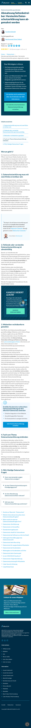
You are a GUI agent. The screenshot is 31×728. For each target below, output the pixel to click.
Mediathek (5, 688)
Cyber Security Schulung (10, 564)
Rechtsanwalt (19, 235)
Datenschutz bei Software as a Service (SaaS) (16, 535)
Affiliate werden (6, 648)
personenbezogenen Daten (12, 342)
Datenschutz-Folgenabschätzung (12, 558)
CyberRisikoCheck (8, 567)
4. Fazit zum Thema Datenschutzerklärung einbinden (14, 139)
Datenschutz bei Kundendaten (12, 548)
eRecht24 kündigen (7, 678)
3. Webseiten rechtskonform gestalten (13, 135)
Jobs (4, 654)
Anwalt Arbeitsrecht (7, 670)
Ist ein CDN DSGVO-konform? (12, 556)
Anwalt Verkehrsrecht (8, 675)
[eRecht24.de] (12, 2)
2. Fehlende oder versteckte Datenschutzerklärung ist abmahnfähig (13, 131)
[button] (9, 46)
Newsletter (5, 691)
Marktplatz (5, 683)
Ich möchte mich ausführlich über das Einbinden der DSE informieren (15, 97)
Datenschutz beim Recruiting (11, 542)
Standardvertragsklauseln (10, 529)
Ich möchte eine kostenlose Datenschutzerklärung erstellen (15, 107)
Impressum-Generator (17, 228)
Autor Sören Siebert (7, 659)
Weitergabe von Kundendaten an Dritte (14, 550)
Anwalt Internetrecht (8, 672)
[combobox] (26, 2)
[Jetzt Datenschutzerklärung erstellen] (15, 416)
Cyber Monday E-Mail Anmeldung (11, 696)
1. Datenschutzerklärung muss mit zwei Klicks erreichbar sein (15, 126)
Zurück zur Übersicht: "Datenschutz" (13, 512)
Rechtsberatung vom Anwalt (9, 680)
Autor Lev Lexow (7, 662)
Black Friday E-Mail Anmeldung (10, 694)
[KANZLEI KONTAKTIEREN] (15, 303)
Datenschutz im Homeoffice (11, 527)
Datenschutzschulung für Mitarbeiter (14, 561)
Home (3, 54)
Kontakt (3, 704)
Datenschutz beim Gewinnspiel (12, 553)
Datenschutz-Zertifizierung (11, 524)
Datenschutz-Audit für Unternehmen (14, 532)
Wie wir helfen (6, 656)
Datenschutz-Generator (19, 230)
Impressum (18, 704)
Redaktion (5, 651)
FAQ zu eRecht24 (7, 686)
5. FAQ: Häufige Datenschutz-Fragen (13, 144)
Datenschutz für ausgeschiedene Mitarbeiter (16, 545)
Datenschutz (10, 54)
